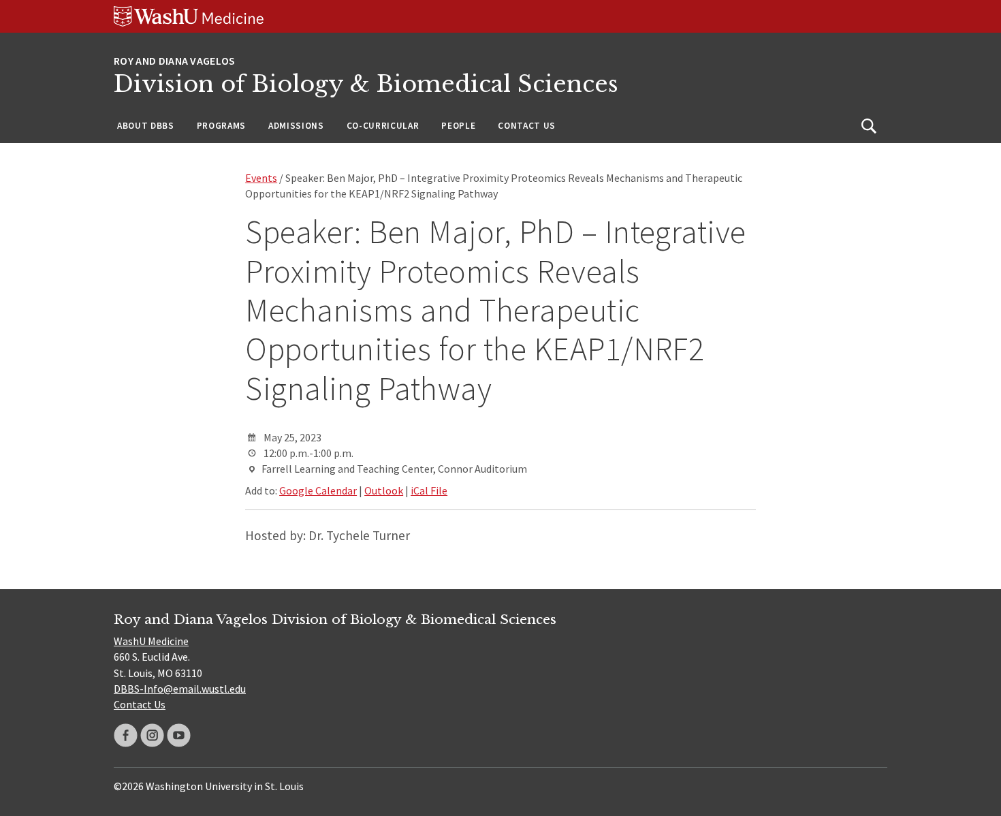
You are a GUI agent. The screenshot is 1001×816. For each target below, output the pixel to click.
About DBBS (145, 125)
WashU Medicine (151, 641)
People (458, 125)
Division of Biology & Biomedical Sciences (366, 84)
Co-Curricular (383, 125)
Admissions (296, 125)
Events (261, 178)
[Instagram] (152, 735)
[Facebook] (126, 735)
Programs (221, 125)
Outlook (383, 490)
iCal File (429, 490)
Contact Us (527, 125)
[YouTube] (179, 735)
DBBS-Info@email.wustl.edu (180, 688)
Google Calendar (318, 490)
